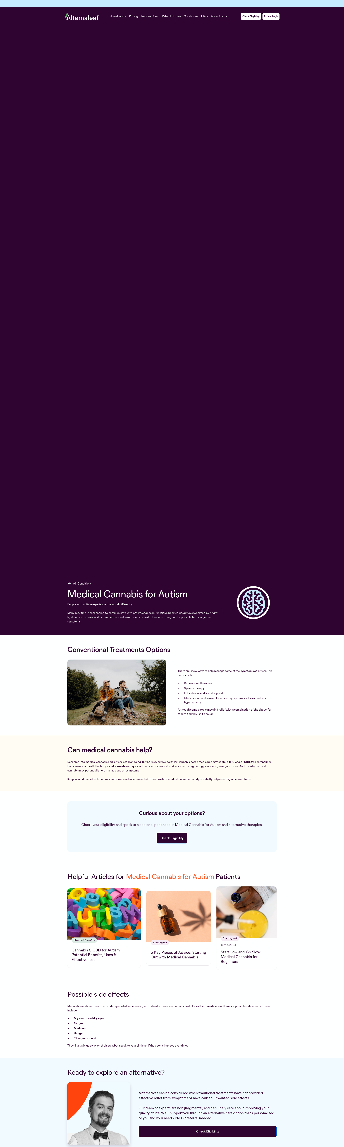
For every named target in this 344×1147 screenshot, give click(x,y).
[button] (220, 16)
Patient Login (271, 16)
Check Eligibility (250, 16)
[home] (81, 16)
